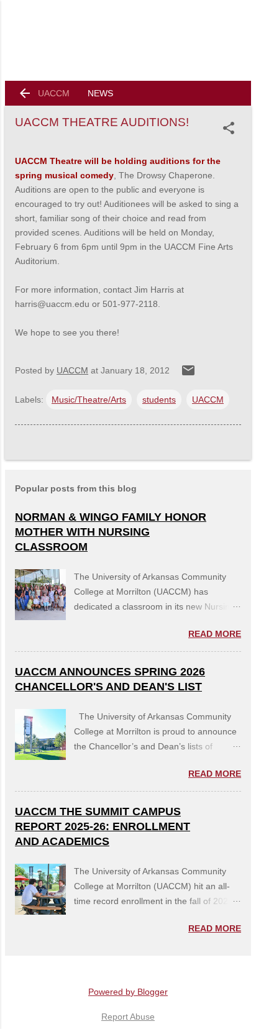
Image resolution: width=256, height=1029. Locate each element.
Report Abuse (128, 1017)
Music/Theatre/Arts (89, 400)
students (159, 400)
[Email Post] (188, 375)
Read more (214, 634)
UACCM (54, 93)
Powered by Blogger (128, 992)
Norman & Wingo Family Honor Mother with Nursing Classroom (110, 532)
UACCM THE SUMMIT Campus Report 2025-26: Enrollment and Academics (102, 826)
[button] (231, 128)
